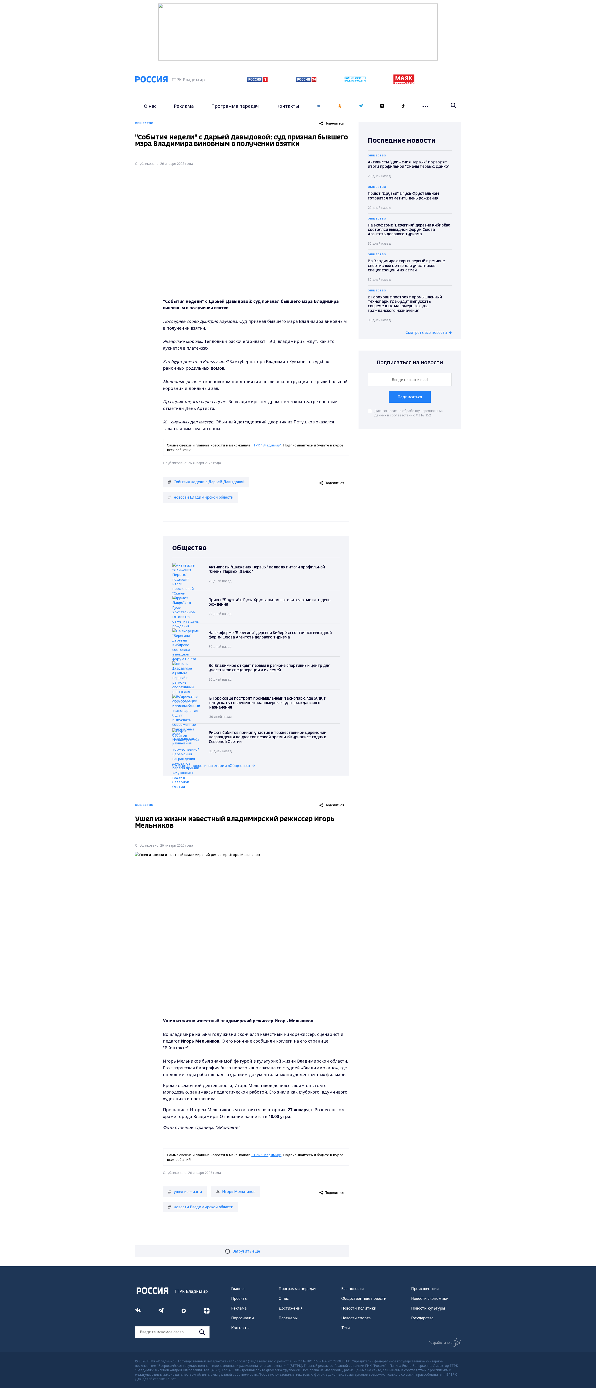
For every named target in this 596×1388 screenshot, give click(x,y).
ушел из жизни (188, 1191)
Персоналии (242, 1317)
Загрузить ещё (246, 1251)
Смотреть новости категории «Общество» (211, 765)
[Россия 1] (257, 80)
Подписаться (410, 396)
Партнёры (288, 1317)
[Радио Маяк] (403, 83)
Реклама (184, 106)
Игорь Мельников (238, 1191)
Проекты (239, 1298)
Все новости (352, 1288)
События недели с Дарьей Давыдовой (209, 481)
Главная (238, 1288)
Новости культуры (428, 1308)
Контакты (287, 106)
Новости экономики (430, 1298)
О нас (150, 106)
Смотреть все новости (426, 332)
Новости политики (358, 1308)
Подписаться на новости (410, 362)
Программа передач (235, 106)
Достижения (290, 1308)
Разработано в (441, 1342)
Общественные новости (363, 1298)
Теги (345, 1327)
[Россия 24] (306, 80)
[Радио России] (355, 80)
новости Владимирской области (204, 497)
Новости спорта (356, 1317)
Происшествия (425, 1288)
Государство (422, 1317)
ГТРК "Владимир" (266, 445)
